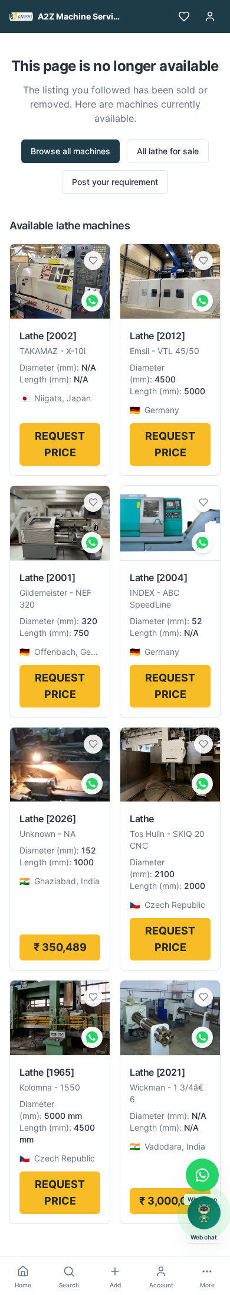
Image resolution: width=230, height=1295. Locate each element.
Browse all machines (70, 151)
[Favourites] (184, 16)
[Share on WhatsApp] (92, 300)
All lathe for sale (168, 151)
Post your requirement (115, 182)
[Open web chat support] (204, 1212)
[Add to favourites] (93, 260)
